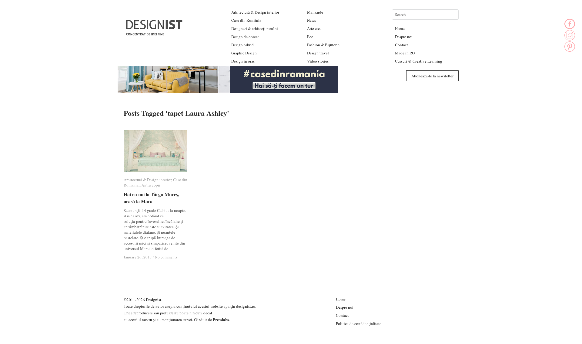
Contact (401, 44)
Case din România (246, 20)
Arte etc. (314, 28)
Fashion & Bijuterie (323, 44)
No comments (166, 257)
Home (400, 28)
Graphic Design (244, 53)
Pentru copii (150, 185)
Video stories (318, 61)
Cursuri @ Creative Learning (418, 61)
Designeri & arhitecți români (254, 28)
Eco (310, 36)
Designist (153, 299)
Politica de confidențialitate (358, 323)
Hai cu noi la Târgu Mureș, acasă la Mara (151, 198)
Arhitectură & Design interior (255, 12)
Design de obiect (245, 36)
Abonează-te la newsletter (432, 76)
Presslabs (221, 319)
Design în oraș (243, 61)
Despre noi (404, 36)
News (311, 20)
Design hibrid (242, 44)
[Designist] (155, 33)
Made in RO (405, 53)
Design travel (318, 53)
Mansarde (315, 12)
